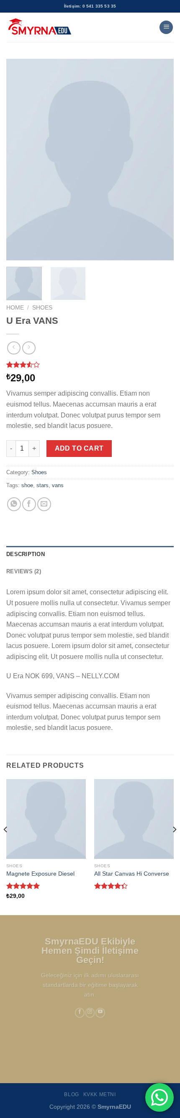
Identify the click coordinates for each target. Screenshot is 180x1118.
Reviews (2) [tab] (23, 571)
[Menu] (166, 27)
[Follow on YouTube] (100, 1013)
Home (15, 307)
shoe (27, 485)
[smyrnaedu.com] (39, 27)
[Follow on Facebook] (80, 1013)
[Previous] (20, 159)
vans (58, 485)
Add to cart (79, 448)
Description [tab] (25, 554)
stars (42, 485)
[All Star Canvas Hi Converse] (134, 819)
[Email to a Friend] (44, 504)
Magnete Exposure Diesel (40, 874)
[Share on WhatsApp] (14, 504)
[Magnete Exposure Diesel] (46, 819)
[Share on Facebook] (29, 504)
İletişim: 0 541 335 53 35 (90, 6)
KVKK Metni (99, 1094)
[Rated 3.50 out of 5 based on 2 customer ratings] (90, 364)
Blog (71, 1094)
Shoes (42, 307)
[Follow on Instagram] (90, 1013)
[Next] (159, 159)
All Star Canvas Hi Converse (131, 874)
